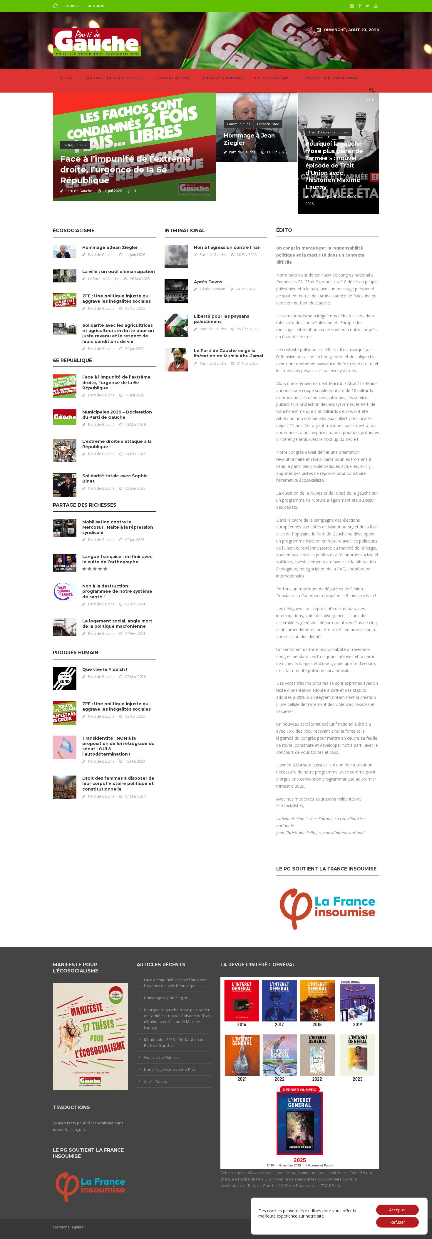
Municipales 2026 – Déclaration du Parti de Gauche (117, 414)
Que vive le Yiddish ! (104, 669)
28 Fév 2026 (247, 254)
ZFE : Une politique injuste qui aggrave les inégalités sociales (116, 298)
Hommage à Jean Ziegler (110, 247)
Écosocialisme (173, 78)
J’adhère (73, 6)
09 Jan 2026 (134, 539)
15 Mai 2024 (135, 761)
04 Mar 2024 (135, 796)
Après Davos (208, 281)
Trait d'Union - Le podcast (329, 132)
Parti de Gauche (79, 190)
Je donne (96, 6)
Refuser (397, 1222)
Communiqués (238, 124)
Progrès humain (223, 78)
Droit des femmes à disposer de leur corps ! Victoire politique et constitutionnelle (118, 783)
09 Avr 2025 (135, 308)
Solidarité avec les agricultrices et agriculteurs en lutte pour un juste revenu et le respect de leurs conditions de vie (118, 333)
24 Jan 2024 (134, 348)
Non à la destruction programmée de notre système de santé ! (117, 591)
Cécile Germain (212, 289)
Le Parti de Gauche (103, 278)
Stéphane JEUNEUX (326, 196)
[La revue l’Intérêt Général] (299, 1072)
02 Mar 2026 (135, 676)
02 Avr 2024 (135, 604)
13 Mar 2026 (135, 424)
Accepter (397, 1210)
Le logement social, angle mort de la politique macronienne (117, 623)
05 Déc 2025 (247, 329)
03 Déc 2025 (135, 488)
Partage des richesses (113, 78)
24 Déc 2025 (135, 453)
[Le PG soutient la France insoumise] (327, 907)
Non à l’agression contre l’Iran (227, 247)
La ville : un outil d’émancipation (118, 271)
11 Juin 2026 (277, 152)
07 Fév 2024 (135, 633)
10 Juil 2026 (112, 190)
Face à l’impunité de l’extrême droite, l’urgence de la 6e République (125, 169)
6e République (273, 78)
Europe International (330, 78)
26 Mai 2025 (140, 278)
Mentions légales (68, 1227)
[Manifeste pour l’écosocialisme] (90, 1036)
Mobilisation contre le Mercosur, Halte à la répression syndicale (117, 527)
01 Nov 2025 (247, 363)
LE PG (65, 78)
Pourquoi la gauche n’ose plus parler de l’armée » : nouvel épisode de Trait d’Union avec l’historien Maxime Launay (334, 165)
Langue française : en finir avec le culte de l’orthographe (117, 559)
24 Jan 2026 (245, 289)
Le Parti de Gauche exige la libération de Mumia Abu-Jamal (228, 353)
